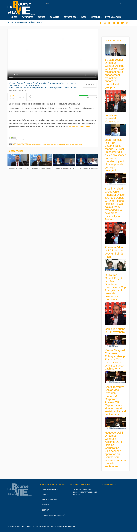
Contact (45, 510)
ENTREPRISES (70, 17)
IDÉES (84, 17)
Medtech (44, 144)
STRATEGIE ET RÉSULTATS (27, 22)
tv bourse (66, 144)
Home (10, 22)
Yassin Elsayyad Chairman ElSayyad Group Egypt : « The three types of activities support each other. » (115, 359)
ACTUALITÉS (28, 17)
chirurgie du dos (21, 144)
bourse (14, 144)
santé (48, 144)
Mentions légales (49, 500)
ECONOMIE (55, 17)
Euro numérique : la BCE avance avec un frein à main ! (115, 252)
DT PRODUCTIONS (113, 17)
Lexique (45, 494)
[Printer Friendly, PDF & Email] (12, 138)
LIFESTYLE (96, 17)
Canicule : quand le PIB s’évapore (115, 330)
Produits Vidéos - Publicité (53, 515)
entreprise (34, 144)
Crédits (45, 505)
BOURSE (42, 17)
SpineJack (53, 144)
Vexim (80, 144)
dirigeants (28, 144)
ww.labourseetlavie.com (79, 127)
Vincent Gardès (74, 144)
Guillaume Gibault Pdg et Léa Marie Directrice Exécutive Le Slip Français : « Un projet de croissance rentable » (115, 287)
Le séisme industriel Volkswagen (112, 118)
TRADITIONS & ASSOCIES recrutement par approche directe (85, 492)
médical (39, 144)
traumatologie (60, 144)
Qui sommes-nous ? (50, 489)
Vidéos (14, 17)
